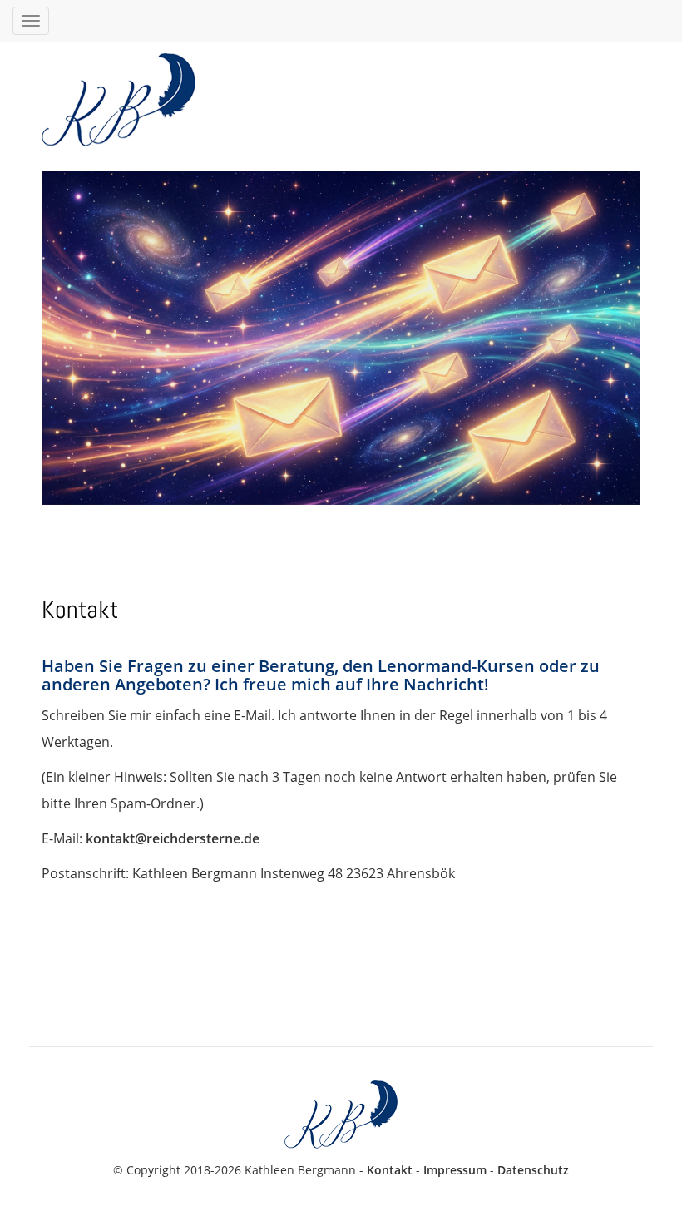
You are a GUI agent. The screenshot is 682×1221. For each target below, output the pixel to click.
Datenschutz (533, 1170)
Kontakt (390, 1170)
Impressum (455, 1170)
